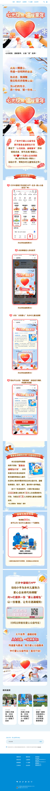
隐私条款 (39, 747)
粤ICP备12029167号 (31, 786)
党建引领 (18, 756)
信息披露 (18, 762)
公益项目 (24, 2)
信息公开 (18, 2)
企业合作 (36, 2)
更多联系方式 (38, 765)
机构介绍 (18, 759)
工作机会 (18, 765)
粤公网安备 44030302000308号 (23, 787)
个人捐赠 (30, 2)
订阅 (41, 741)
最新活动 (28, 756)
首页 (14, 2)
